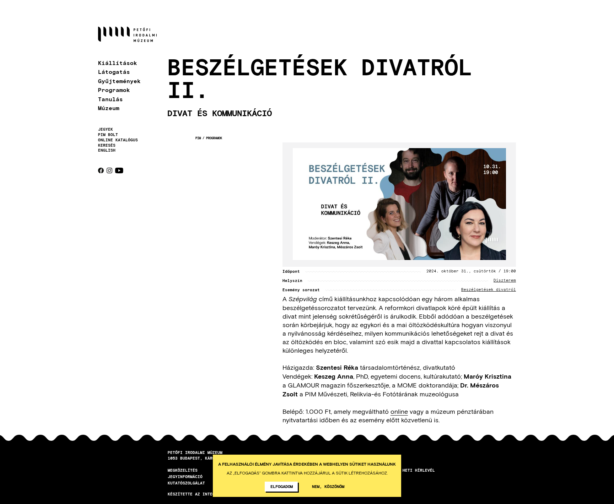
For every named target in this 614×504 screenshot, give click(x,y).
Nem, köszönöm (328, 486)
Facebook (101, 170)
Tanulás (110, 99)
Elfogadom (281, 486)
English (106, 150)
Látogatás (114, 71)
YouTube (119, 170)
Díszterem (505, 280)
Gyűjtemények (119, 80)
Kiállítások (117, 62)
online (399, 411)
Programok (114, 89)
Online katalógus (118, 140)
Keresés (106, 145)
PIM (198, 138)
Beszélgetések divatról (488, 289)
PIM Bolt (108, 134)
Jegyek (105, 129)
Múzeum (108, 107)
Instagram (109, 170)
